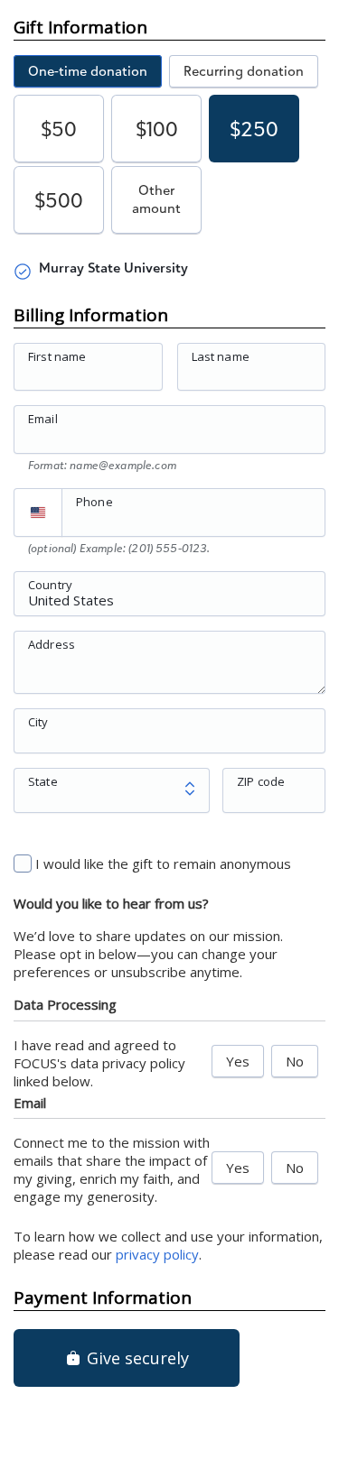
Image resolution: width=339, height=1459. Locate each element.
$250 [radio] (254, 128)
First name (57, 356)
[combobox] (169, 603)
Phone (94, 502)
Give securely (135, 1358)
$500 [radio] (58, 200)
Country (50, 584)
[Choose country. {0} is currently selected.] (38, 512)
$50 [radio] (59, 128)
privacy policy (157, 1254)
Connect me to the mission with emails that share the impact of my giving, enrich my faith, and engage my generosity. (112, 1169)
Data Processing (65, 1004)
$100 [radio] (157, 128)
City (38, 721)
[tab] (88, 71)
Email (43, 419)
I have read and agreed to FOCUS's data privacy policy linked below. (99, 1063)
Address (51, 643)
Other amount (156, 199)
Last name (221, 356)
